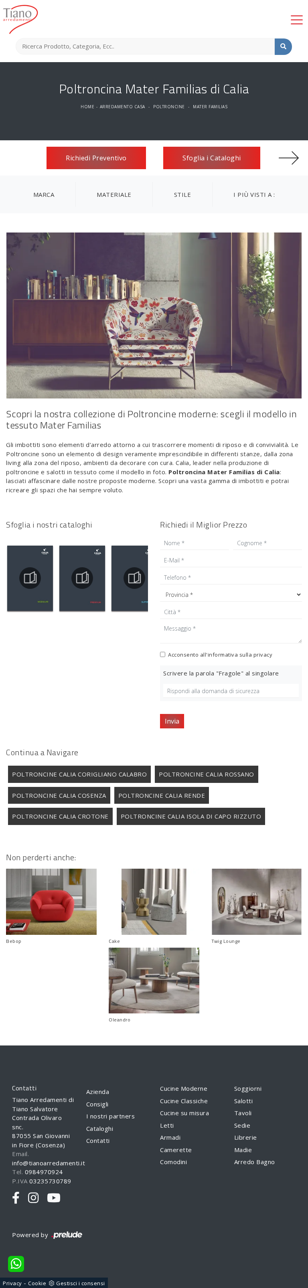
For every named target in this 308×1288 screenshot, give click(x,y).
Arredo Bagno (254, 1162)
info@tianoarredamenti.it (48, 1163)
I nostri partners (110, 1116)
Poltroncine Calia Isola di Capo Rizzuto (191, 816)
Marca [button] (44, 194)
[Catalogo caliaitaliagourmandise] (134, 578)
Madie (243, 1150)
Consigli (97, 1104)
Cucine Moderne (183, 1088)
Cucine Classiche (184, 1101)
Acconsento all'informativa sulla (220, 654)
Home (87, 106)
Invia (172, 721)
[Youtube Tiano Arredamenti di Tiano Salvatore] (54, 1198)
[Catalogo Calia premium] (30, 578)
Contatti (98, 1140)
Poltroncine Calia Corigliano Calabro (79, 774)
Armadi (170, 1137)
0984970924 (44, 1172)
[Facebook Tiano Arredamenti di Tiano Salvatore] (16, 1198)
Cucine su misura (184, 1113)
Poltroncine (169, 106)
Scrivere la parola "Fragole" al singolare (221, 673)
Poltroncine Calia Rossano (206, 774)
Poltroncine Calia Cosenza (59, 795)
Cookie (37, 1283)
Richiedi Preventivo (96, 158)
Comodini (173, 1162)
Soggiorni (248, 1088)
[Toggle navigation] (297, 19)
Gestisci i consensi (80, 1283)
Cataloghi (99, 1128)
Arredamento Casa (122, 106)
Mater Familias (210, 106)
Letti (167, 1125)
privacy (263, 654)
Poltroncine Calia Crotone (60, 816)
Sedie (242, 1125)
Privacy (12, 1283)
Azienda (97, 1092)
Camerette (176, 1150)
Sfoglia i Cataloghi (211, 158)
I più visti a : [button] (254, 194)
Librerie (245, 1137)
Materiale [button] (114, 194)
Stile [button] (182, 194)
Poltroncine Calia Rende (161, 795)
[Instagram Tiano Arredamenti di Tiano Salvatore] (33, 1198)
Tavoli (243, 1113)
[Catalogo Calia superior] (82, 578)
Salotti (243, 1101)
